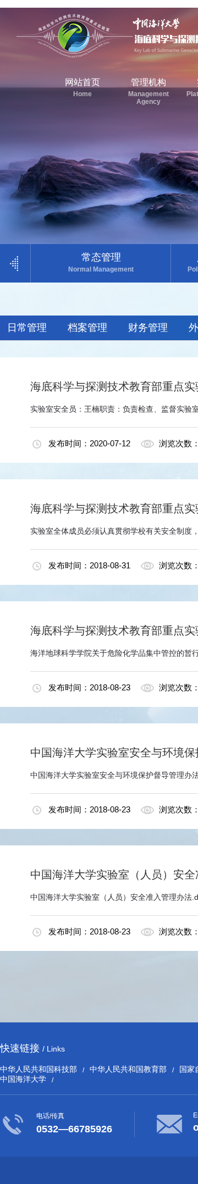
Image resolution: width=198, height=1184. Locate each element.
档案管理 (87, 327)
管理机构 (148, 92)
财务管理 (148, 327)
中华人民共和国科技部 (38, 1069)
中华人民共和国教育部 (128, 1069)
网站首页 (82, 88)
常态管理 (101, 262)
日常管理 (27, 327)
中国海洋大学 (23, 1079)
